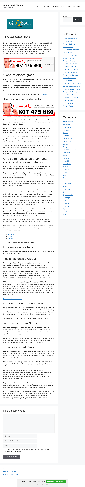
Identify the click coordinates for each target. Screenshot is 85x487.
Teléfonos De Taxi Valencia (72, 92)
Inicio (39, 6)
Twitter (10, 236)
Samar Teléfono (68, 41)
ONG (64, 181)
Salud (65, 186)
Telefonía (66, 200)
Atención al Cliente (13, 5)
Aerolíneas (66, 124)
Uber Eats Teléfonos (69, 78)
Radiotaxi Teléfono (69, 95)
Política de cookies (9, 472)
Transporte (66, 209)
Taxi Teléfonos (68, 81)
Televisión (66, 203)
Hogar (65, 155)
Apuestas (66, 130)
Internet (65, 167)
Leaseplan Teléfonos (70, 38)
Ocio (64, 178)
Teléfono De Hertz (69, 44)
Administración (68, 121)
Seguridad (66, 189)
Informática (66, 161)
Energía (65, 147)
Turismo (65, 212)
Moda (65, 172)
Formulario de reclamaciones (12, 299)
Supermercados (68, 195)
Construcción (67, 141)
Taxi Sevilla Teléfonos (70, 55)
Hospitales (66, 158)
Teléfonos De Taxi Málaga (71, 89)
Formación (66, 152)
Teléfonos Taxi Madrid (70, 97)
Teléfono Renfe (68, 106)
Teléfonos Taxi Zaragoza (71, 69)
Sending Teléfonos (69, 58)
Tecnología (66, 198)
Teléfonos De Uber (69, 61)
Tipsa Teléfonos (68, 47)
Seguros (65, 192)
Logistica (66, 169)
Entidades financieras (70, 150)
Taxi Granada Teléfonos (71, 50)
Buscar (65, 16)
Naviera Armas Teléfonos (71, 86)
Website (10, 238)
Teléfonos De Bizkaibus (70, 75)
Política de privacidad (73, 6)
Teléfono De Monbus (70, 72)
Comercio (66, 136)
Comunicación (67, 138)
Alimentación (67, 127)
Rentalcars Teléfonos (70, 66)
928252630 (45, 94)
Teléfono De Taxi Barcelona (72, 83)
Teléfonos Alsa (68, 103)
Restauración (67, 183)
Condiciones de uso (58, 6)
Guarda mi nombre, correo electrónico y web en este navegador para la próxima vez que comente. (29, 450)
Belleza (65, 133)
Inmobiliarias (67, 164)
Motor (65, 175)
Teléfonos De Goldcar (70, 64)
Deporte (65, 144)
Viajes (65, 214)
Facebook (11, 234)
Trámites (66, 206)
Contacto (46, 6)
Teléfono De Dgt (68, 100)
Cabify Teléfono (68, 52)
